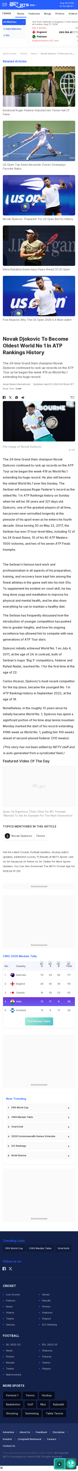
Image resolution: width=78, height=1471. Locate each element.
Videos (10, 1312)
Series (46, 1294)
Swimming (32, 1413)
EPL (8, 35)
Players (46, 1318)
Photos (59, 13)
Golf (30, 1404)
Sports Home (9, 53)
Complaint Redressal (29, 1439)
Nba (43, 1404)
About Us (25, 1432)
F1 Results (43, 856)
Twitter (47, 861)
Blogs (47, 13)
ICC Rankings (18, 1145)
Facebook (17, 861)
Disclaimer (59, 1432)
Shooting (12, 1413)
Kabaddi (58, 1404)
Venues (10, 1324)
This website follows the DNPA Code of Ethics (29, 1452)
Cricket (24, 852)
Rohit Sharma (18, 1155)
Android (7, 870)
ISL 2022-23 (13, 1344)
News (20, 13)
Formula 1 (12, 1395)
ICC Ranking (49, 1324)
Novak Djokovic (21, 835)
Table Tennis (54, 1413)
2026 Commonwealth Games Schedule (33, 1136)
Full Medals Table (39, 1021)
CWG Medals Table (22, 1117)
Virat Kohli (17, 1126)
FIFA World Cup (19, 1107)
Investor (7, 1439)
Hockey (47, 1395)
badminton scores (24, 856)
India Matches (13, 28)
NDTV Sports (59, 856)
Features (34, 13)
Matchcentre (13, 1374)
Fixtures (10, 1300)
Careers (51, 1439)
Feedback (41, 1432)
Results (46, 1300)
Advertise (8, 1432)
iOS (18, 870)
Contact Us (9, 1445)
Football (35, 852)
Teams (10, 1318)
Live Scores (13, 1294)
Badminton (13, 1404)
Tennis (6, 13)
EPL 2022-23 (49, 1344)
